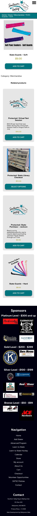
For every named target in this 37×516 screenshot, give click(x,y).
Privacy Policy (15, 509)
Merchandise (19, 15)
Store (10, 15)
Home (4, 15)
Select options (18, 187)
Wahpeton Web (25, 512)
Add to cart (18, 66)
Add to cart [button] (18, 137)
